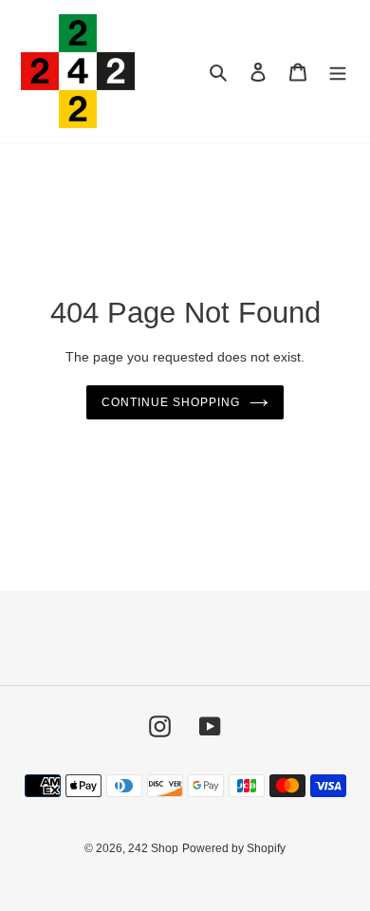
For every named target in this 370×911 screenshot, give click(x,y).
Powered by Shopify (234, 848)
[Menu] (338, 71)
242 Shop (153, 848)
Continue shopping (171, 402)
